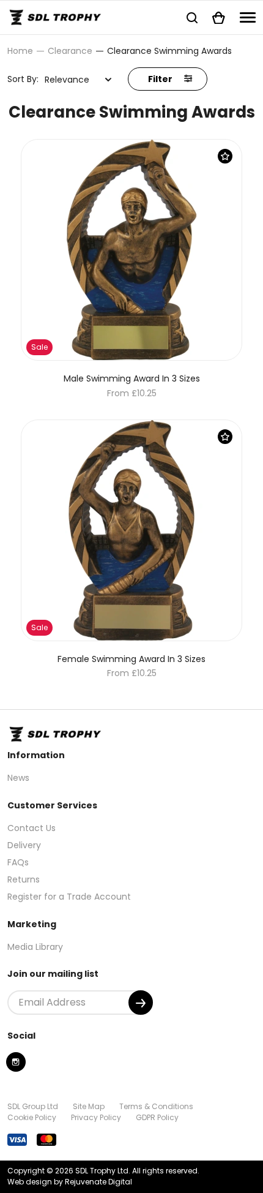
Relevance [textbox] (67, 79)
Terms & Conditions (156, 1106)
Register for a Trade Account (69, 896)
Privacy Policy (96, 1117)
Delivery (24, 845)
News (18, 778)
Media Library (35, 947)
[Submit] (140, 1002)
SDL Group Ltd (32, 1106)
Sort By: (23, 79)
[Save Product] (225, 156)
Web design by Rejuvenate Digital (69, 1181)
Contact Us (31, 828)
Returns (23, 879)
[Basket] (219, 17)
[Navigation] (247, 17)
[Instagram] (16, 1062)
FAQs (18, 862)
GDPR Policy (157, 1117)
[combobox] (78, 79)
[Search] (192, 17)
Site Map (89, 1106)
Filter (161, 79)
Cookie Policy (31, 1117)
